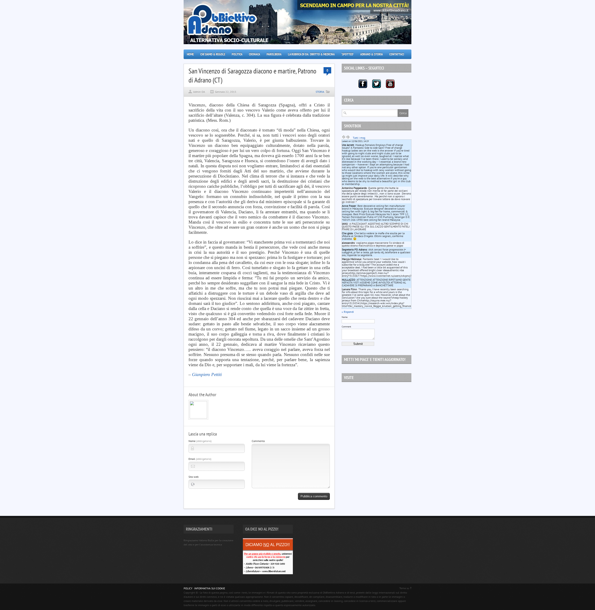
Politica (237, 54)
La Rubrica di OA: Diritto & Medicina (311, 54)
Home (190, 54)
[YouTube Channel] (390, 83)
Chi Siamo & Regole (212, 54)
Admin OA (199, 91)
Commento (258, 441)
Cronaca (254, 54)
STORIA (320, 91)
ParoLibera (274, 54)
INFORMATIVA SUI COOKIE (209, 588)
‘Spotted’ (347, 54)
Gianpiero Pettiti (207, 374)
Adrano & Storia (371, 54)
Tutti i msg (359, 137)
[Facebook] (362, 83)
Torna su (404, 588)
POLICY (188, 588)
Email (199, 459)
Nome (200, 441)
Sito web (193, 476)
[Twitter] (376, 83)
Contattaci (396, 54)
